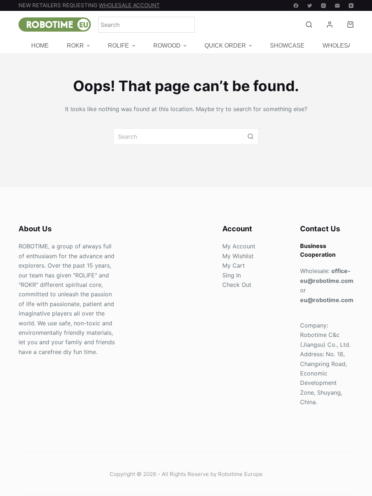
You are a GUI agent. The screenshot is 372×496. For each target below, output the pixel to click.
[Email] (337, 5)
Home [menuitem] (40, 46)
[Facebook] (296, 5)
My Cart (233, 265)
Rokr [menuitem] (75, 46)
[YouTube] (351, 5)
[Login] (330, 24)
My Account (238, 246)
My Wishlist (238, 256)
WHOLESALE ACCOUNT (129, 5)
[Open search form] (309, 24)
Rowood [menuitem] (167, 46)
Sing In (231, 275)
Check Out (236, 284)
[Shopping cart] (350, 24)
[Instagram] (323, 5)
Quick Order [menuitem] (225, 46)
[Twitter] (309, 5)
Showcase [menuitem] (287, 46)
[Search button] (250, 136)
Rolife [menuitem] (118, 46)
